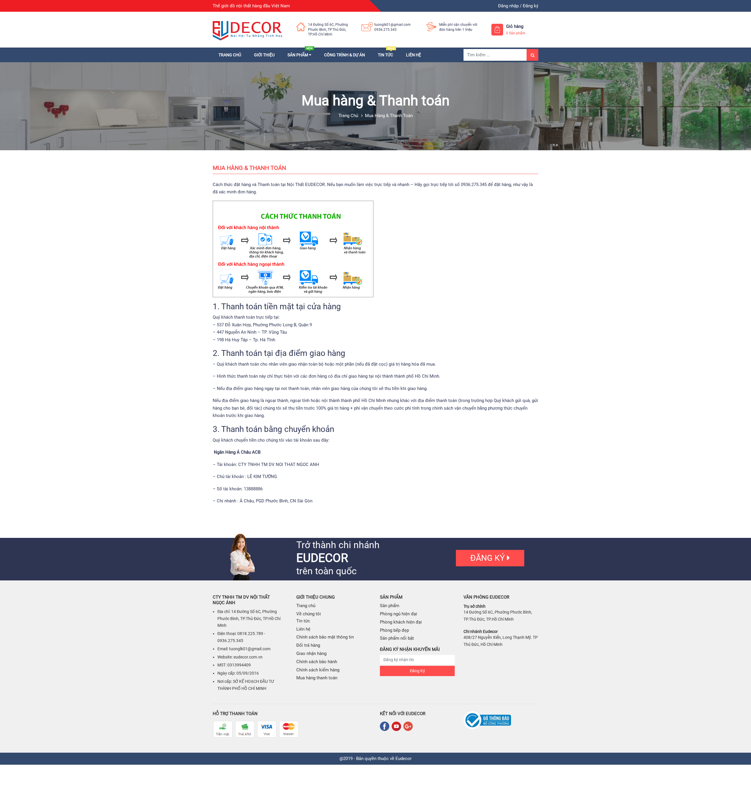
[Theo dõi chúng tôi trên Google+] (408, 726)
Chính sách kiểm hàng (317, 670)
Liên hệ (413, 55)
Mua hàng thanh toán (316, 677)
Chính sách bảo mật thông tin (325, 637)
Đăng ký (530, 6)
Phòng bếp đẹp (394, 630)
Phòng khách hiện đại (401, 622)
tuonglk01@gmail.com (392, 25)
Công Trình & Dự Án (344, 55)
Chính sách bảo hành (316, 661)
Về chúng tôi (308, 614)
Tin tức (386, 55)
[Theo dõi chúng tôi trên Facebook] (386, 726)
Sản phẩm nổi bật (397, 638)
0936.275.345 (385, 30)
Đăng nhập (508, 6)
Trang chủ (230, 55)
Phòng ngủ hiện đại (398, 614)
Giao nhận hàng (311, 653)
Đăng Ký (417, 670)
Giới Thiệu (264, 55)
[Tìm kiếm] (532, 55)
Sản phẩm (300, 55)
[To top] (741, 769)
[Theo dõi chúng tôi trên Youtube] (397, 726)
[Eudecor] (248, 29)
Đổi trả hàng (308, 645)
